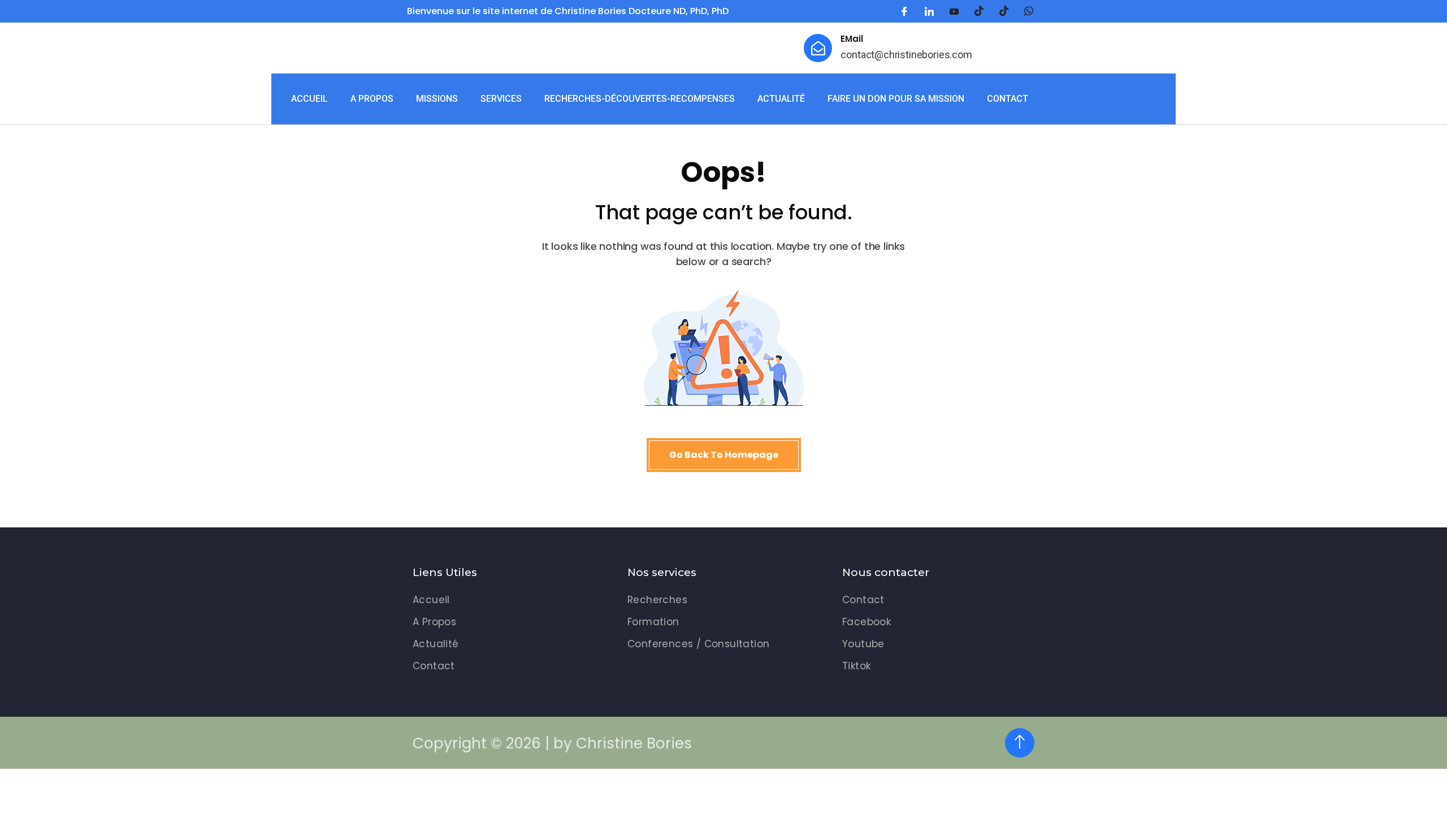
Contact (1007, 98)
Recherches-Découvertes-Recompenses (639, 98)
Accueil (309, 98)
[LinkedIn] (929, 11)
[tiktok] (979, 11)
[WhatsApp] (1028, 11)
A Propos (371, 98)
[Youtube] (954, 11)
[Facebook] (904, 11)
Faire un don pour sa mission (896, 98)
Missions (437, 98)
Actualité (781, 98)
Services (501, 98)
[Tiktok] (1003, 11)
